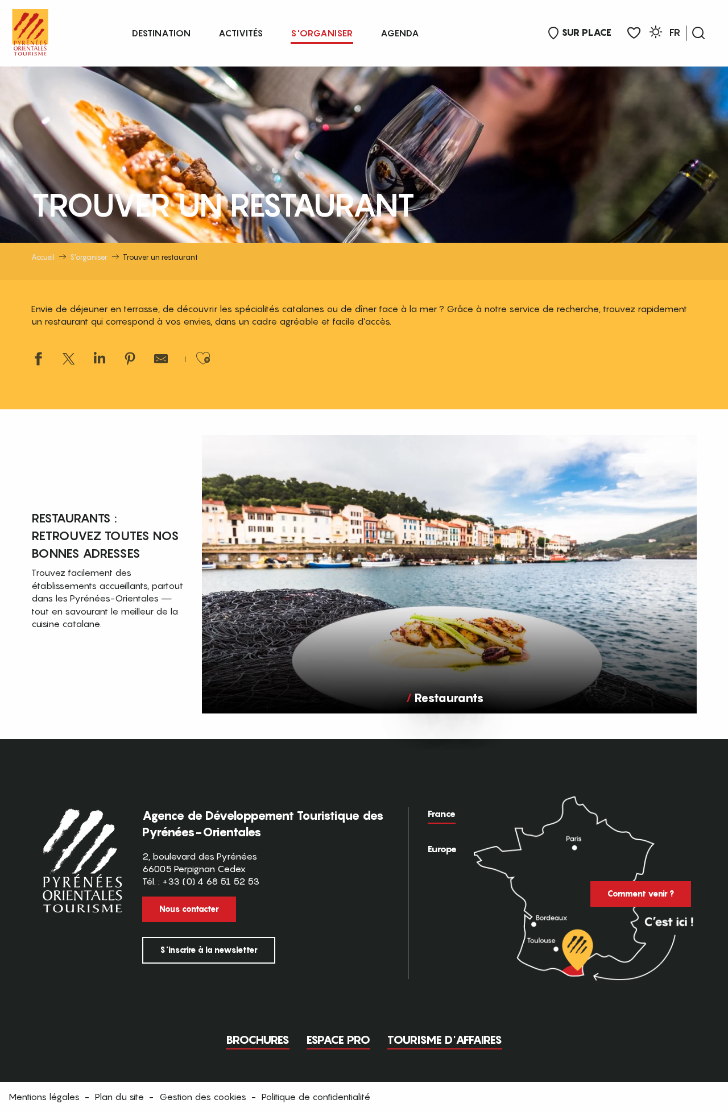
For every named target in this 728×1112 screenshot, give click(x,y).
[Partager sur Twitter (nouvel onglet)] (69, 360)
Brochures (257, 1040)
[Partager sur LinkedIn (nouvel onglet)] (99, 360)
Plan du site (119, 1096)
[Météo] (656, 33)
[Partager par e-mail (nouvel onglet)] (161, 360)
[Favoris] (634, 33)
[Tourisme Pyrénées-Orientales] (30, 30)
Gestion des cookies (202, 1096)
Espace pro (338, 1040)
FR (674, 32)
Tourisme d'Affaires (444, 1040)
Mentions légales (44, 1096)
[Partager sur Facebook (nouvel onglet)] (38, 360)
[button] (698, 32)
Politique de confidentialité (316, 1096)
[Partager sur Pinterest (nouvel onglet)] (130, 360)
